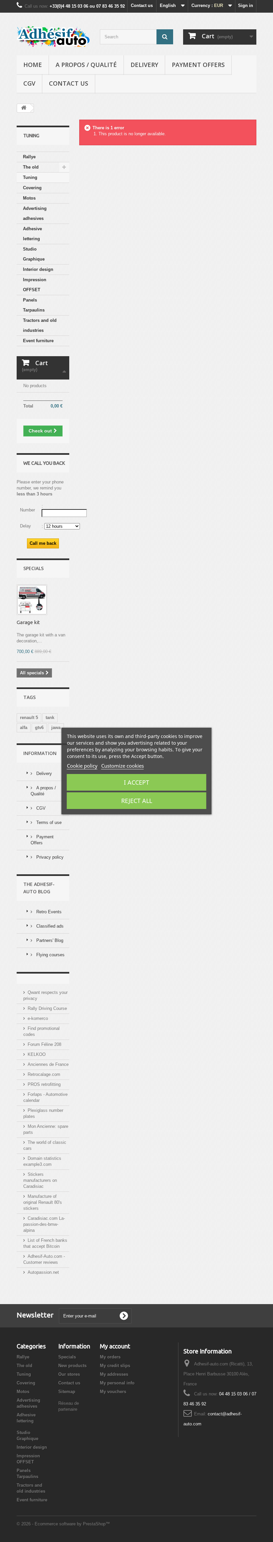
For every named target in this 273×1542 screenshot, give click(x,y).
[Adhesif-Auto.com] (53, 36)
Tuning (30, 177)
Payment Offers (198, 65)
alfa (23, 727)
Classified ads (49, 926)
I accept (136, 782)
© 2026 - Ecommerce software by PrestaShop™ (63, 1523)
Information (40, 753)
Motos (29, 198)
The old (31, 167)
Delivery (144, 65)
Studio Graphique (34, 254)
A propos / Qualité (86, 65)
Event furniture (38, 340)
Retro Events (48, 911)
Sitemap (66, 1391)
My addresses (114, 1374)
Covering (32, 187)
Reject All (136, 801)
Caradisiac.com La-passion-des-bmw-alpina (44, 1224)
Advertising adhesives (35, 213)
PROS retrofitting (44, 1084)
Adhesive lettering (32, 233)
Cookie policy (82, 765)
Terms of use (48, 822)
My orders (110, 1356)
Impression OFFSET (34, 284)
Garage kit (28, 622)
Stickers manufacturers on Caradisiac (40, 1180)
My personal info (117, 1382)
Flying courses (50, 954)
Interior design (38, 269)
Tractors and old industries (40, 325)
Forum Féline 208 (44, 1044)
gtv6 (39, 727)
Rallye (29, 156)
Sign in (245, 5)
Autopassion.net (43, 1272)
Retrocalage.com (44, 1074)
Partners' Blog (49, 940)
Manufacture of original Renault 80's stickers (42, 1202)
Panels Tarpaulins (34, 305)
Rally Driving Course (47, 1008)
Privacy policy (49, 857)
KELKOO (37, 1054)
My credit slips (115, 1365)
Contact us (142, 5)
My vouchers (113, 1391)
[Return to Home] (23, 108)
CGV (29, 83)
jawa (56, 727)
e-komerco (38, 1018)
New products (72, 1365)
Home (32, 65)
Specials (33, 568)
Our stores (69, 1374)
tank (50, 717)
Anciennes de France (48, 1064)
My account (115, 1346)
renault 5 (29, 717)
